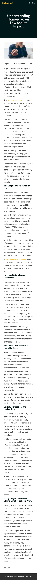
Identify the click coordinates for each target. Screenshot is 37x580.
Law (8, 568)
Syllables (7, 2)
